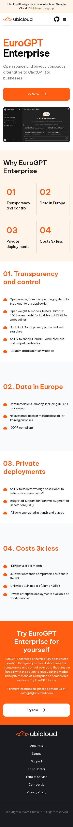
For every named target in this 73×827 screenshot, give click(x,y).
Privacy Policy (36, 792)
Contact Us (36, 784)
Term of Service (36, 776)
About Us (36, 745)
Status (36, 753)
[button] (65, 19)
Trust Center (36, 769)
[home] (21, 19)
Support (36, 761)
